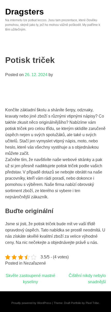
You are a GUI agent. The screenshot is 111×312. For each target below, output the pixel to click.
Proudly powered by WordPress (31, 302)
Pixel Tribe (92, 302)
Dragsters (24, 11)
